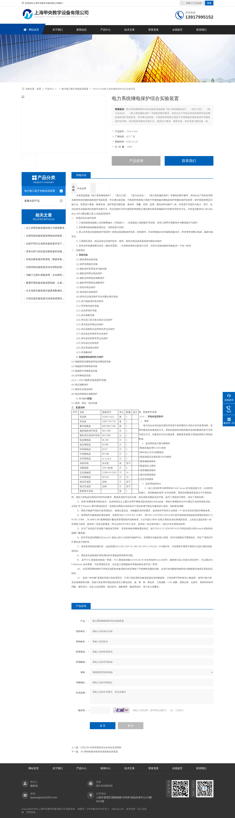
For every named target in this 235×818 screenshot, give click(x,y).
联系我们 (201, 29)
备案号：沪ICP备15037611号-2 (93, 809)
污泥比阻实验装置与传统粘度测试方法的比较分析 (45, 298)
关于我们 (57, 29)
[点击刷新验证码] (121, 710)
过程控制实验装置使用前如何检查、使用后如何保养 (45, 235)
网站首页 (34, 29)
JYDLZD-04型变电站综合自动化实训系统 (100, 747)
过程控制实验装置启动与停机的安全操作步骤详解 (45, 267)
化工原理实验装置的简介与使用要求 (45, 227)
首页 (39, 89)
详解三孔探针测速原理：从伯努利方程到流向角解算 (45, 275)
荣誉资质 (153, 29)
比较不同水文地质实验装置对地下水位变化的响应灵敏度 (45, 243)
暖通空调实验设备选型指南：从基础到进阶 (45, 282)
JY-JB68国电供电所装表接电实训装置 (99, 751)
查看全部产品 (32, 200)
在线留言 (177, 29)
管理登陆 (30, 812)
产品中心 (105, 29)
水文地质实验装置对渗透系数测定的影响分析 (45, 290)
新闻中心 (105, 768)
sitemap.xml (118, 809)
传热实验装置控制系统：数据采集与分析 (45, 259)
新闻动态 (81, 29)
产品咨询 (136, 161)
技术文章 (129, 29)
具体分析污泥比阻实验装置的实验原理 (45, 251)
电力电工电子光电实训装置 (75, 89)
